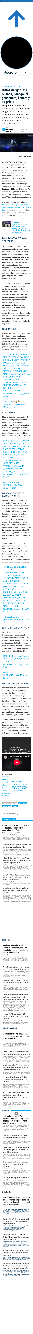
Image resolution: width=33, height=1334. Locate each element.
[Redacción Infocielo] (4, 129)
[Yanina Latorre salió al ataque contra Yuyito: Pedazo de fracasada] (6, 786)
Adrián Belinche (7, 1041)
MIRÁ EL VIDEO (16, 782)
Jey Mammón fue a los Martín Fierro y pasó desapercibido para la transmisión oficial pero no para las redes (20, 228)
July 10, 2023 (9, 407)
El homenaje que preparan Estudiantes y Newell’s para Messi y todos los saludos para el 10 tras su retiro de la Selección (16, 1266)
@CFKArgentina (12, 460)
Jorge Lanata (23, 803)
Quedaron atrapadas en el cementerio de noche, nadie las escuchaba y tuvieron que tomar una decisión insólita (15, 949)
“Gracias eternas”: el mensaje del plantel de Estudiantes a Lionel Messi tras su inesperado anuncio (16, 1221)
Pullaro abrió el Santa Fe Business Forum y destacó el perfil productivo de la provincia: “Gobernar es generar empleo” (16, 860)
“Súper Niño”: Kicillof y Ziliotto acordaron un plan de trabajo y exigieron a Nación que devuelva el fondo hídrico (17, 877)
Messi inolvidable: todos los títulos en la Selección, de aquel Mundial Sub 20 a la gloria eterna (16, 1252)
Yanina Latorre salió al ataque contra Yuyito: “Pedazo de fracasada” (19, 786)
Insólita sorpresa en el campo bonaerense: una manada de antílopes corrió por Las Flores (16, 982)
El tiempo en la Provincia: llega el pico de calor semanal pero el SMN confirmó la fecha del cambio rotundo (16, 1149)
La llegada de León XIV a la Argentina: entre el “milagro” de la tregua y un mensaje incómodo (16, 1118)
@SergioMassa (11, 463)
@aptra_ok (9, 471)
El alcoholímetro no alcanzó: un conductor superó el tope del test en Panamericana (16, 1036)
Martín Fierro (7, 806)
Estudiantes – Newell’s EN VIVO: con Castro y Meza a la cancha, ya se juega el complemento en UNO (16, 1237)
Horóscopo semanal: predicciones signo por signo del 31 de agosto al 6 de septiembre (16, 1164)
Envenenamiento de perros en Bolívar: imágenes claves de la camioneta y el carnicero (15, 1079)
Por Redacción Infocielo (17, 790)
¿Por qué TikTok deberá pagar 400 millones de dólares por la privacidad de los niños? (15, 1016)
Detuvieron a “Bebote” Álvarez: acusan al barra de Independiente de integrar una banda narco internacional (16, 1067)
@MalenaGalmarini (14, 466)
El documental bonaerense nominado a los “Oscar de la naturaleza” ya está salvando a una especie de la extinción (15, 997)
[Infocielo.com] (17, 72)
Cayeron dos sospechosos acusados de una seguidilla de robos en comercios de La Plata (16, 827)
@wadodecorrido (13, 469)
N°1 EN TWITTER (16, 222)
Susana (15, 806)
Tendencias (7, 84)
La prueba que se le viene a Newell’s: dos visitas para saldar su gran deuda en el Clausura (16, 890)
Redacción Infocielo (9, 130)
